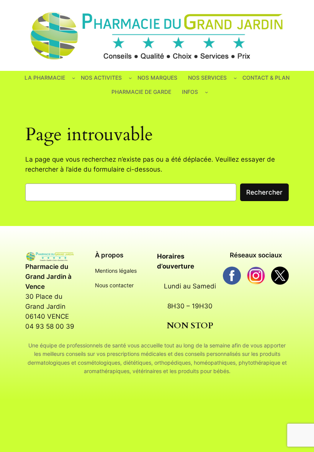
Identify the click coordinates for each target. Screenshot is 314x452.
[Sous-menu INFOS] (206, 92)
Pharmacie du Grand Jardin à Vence (48, 276)
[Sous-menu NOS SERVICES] (235, 78)
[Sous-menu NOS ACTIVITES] (130, 78)
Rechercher (264, 192)
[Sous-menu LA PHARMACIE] (73, 78)
